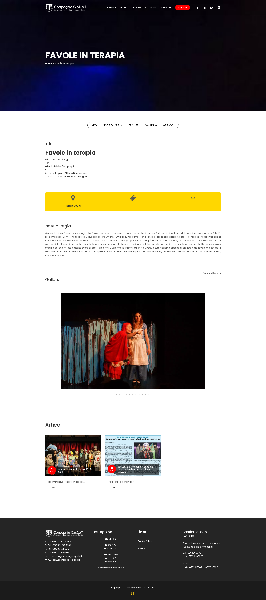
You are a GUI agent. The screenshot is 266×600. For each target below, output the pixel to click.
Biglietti (182, 7)
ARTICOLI (169, 125)
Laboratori (139, 7)
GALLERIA (151, 125)
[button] (116, 395)
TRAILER (133, 125)
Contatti (165, 7)
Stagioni (124, 7)
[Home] (66, 7)
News (153, 7)
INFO (94, 125)
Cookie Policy (145, 541)
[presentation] (60, 341)
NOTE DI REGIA (112, 125)
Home (48, 63)
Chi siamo (110, 7)
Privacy (141, 548)
